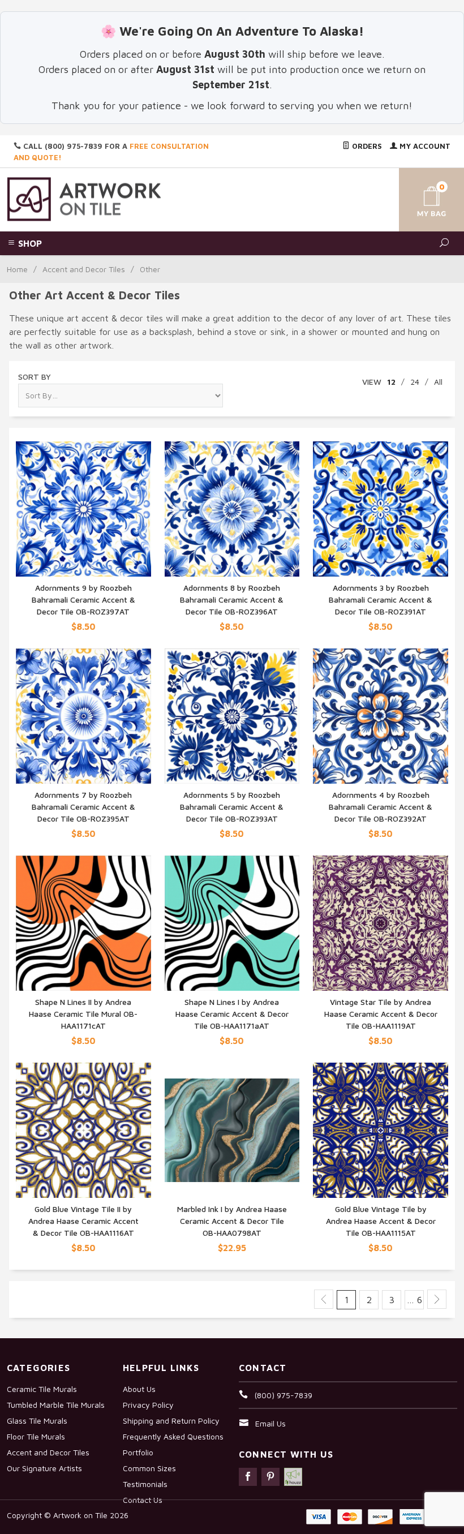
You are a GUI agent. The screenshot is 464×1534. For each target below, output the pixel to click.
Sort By (34, 376)
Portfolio (138, 1452)
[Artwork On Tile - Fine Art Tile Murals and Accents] (84, 198)
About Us (139, 1389)
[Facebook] (248, 1477)
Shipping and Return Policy (171, 1420)
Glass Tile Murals (37, 1420)
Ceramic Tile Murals (42, 1389)
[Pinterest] (270, 1477)
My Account (423, 146)
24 (414, 381)
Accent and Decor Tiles (83, 269)
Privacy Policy (148, 1405)
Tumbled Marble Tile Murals (56, 1405)
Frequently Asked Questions (173, 1436)
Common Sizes (149, 1468)
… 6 (414, 1300)
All (438, 381)
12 (391, 381)
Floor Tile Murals (36, 1436)
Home (17, 269)
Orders (366, 146)
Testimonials (145, 1484)
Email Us (270, 1423)
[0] (420, 198)
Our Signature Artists (44, 1468)
